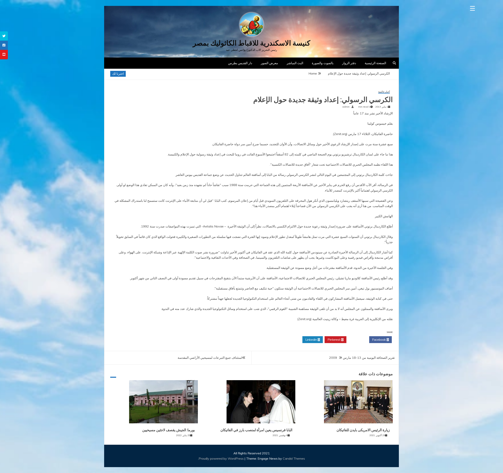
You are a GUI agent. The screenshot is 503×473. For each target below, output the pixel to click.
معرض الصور (269, 63)
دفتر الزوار (349, 63)
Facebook (379, 340)
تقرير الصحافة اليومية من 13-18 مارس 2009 (362, 358)
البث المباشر (295, 63)
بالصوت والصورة (322, 63)
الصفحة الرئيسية (375, 63)
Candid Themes (294, 458)
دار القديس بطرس (240, 63)
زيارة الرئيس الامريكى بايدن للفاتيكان (363, 430)
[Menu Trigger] (472, 8)
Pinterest (334, 340)
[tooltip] (4, 36)
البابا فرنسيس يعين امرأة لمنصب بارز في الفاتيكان (256, 430)
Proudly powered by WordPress (221, 458)
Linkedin (311, 340)
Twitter (356, 340)
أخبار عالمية (384, 91)
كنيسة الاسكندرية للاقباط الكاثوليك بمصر (251, 43)
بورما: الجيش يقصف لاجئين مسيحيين (168, 430)
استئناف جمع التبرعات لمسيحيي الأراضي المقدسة (210, 358)
